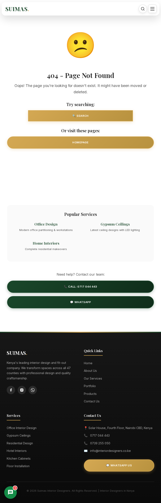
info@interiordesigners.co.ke (110, 450)
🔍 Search (80, 115)
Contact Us (80, 188)
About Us (90, 370)
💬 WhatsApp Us (119, 465)
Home (88, 363)
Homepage (80, 142)
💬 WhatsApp (80, 302)
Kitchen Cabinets (19, 458)
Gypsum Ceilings (19, 435)
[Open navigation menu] (152, 9)
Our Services (80, 157)
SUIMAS (17, 9)
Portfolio (90, 386)
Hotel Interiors (17, 450)
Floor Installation (18, 466)
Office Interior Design (21, 428)
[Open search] (143, 9)
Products (90, 393)
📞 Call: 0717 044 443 (80, 286)
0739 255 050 (100, 443)
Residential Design (20, 443)
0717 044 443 (100, 435)
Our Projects (80, 173)
